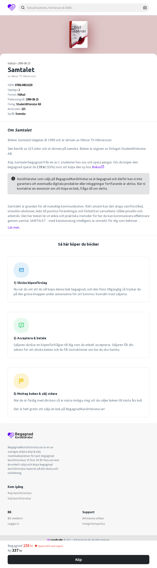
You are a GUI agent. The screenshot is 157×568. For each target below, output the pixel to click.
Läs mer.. (14, 227)
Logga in (13, 523)
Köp (78, 559)
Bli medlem (15, 518)
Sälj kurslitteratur (19, 498)
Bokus (96, 167)
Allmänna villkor (93, 518)
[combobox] (83, 7)
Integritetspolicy (93, 523)
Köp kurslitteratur (20, 493)
